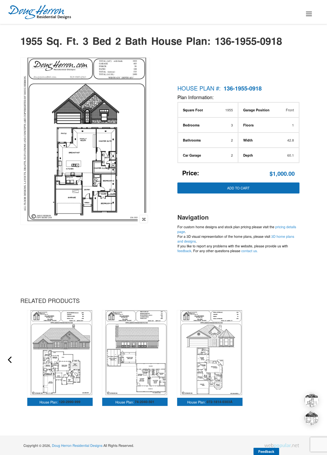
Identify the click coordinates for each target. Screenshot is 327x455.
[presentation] (9, 360)
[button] (308, 12)
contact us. (249, 250)
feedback (184, 250)
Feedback (266, 451)
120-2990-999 (69, 401)
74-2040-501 (144, 401)
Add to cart (238, 188)
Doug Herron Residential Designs (77, 445)
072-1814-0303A (219, 401)
